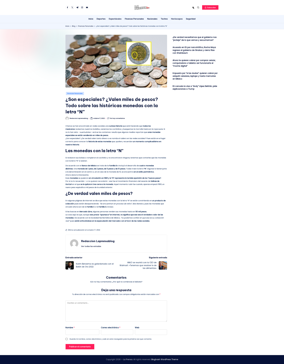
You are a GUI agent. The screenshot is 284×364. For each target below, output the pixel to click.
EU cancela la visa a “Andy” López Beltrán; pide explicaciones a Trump (195, 87)
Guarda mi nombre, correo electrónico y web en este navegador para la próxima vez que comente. (110, 339)
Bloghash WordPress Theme (164, 359)
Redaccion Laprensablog (97, 241)
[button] (210, 7)
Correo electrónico (110, 327)
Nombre (70, 327)
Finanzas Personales (75, 93)
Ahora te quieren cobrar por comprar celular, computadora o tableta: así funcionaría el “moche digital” (194, 63)
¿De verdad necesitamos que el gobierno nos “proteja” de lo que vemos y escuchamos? (195, 38)
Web (137, 327)
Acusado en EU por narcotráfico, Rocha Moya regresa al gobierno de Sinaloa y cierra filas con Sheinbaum (194, 50)
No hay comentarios (117, 118)
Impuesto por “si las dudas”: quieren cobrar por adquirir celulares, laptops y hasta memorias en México (195, 76)
